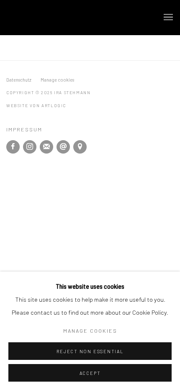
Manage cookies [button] (57, 79)
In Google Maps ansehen (80, 147)
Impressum (24, 129)
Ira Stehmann (52, 17)
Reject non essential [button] (90, 351)
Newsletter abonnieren (46, 147)
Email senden (63, 147)
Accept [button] (90, 373)
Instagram (29, 147)
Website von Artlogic (36, 105)
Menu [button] (167, 17)
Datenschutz (18, 79)
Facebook (13, 147)
